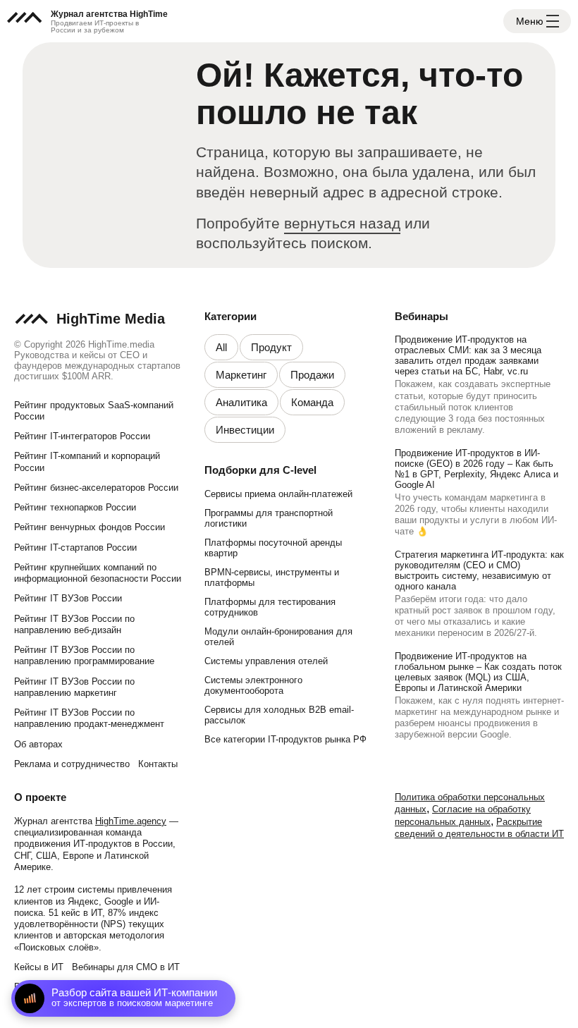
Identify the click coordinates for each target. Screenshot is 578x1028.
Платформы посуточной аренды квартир (273, 547)
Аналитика (241, 402)
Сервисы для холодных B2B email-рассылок (279, 715)
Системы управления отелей (266, 661)
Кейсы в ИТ (38, 967)
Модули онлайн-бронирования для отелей (278, 636)
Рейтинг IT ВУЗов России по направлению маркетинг (74, 687)
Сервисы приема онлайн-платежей (278, 494)
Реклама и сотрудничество (72, 764)
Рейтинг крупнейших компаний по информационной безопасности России (97, 573)
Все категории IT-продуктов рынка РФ (285, 739)
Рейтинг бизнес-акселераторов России (96, 487)
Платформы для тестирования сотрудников (270, 607)
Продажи (312, 375)
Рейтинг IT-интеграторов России (82, 436)
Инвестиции (245, 430)
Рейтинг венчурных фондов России (89, 527)
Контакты (158, 764)
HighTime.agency (130, 821)
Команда (312, 402)
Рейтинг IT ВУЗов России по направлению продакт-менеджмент (89, 718)
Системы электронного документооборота (253, 685)
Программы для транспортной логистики (268, 518)
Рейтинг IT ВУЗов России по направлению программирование (84, 655)
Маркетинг (241, 375)
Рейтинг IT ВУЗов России (68, 598)
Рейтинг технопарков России (75, 507)
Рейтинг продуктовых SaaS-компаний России (93, 411)
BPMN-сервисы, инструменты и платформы (271, 577)
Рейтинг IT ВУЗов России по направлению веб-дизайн (74, 624)
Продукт (271, 347)
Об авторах (38, 744)
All (221, 347)
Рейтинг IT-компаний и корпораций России (87, 461)
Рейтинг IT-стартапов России (75, 547)
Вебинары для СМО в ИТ (126, 967)
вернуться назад (342, 223)
